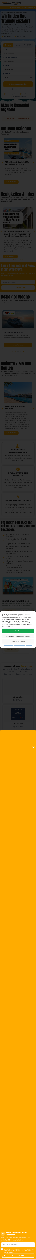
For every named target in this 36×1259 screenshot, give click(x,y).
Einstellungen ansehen (18, 641)
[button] (33, 747)
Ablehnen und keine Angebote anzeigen (18, 636)
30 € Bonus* (12, 1240)
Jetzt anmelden (18, 1255)
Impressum (29, 645)
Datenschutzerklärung (19, 645)
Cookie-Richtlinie (8, 645)
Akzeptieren (18, 631)
